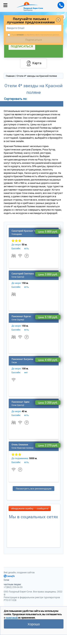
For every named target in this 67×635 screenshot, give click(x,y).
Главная (10, 76)
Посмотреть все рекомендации (33, 488)
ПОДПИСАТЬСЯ (22, 46)
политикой (12, 617)
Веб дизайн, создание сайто (19, 572)
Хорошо (34, 623)
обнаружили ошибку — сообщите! (29, 508)
